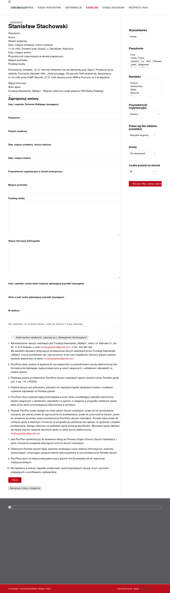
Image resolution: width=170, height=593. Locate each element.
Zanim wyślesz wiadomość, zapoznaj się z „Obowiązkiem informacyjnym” (51, 337)
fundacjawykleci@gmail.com (55, 347)
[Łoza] (145, 54)
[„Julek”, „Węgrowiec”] (145, 64)
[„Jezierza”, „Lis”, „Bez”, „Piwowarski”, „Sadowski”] (145, 61)
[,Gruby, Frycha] (145, 58)
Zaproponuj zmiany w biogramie (25, 488)
